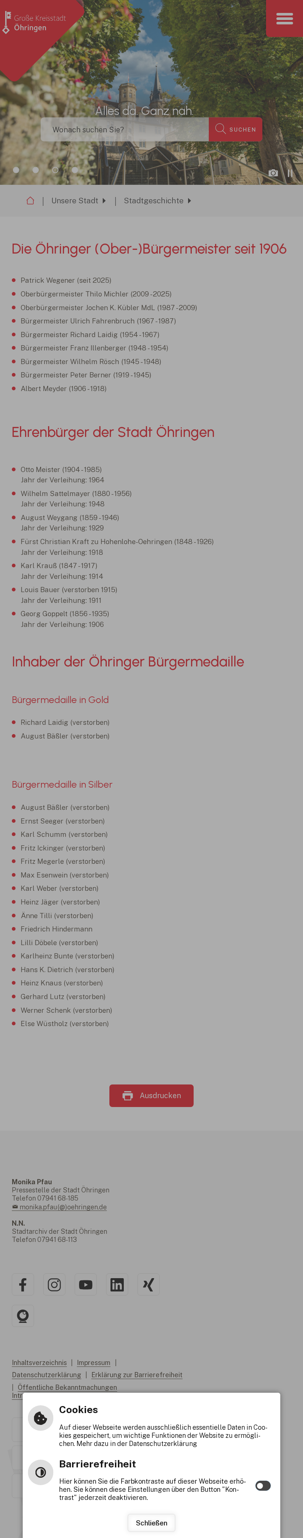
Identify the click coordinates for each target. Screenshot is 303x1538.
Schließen (151, 1523)
